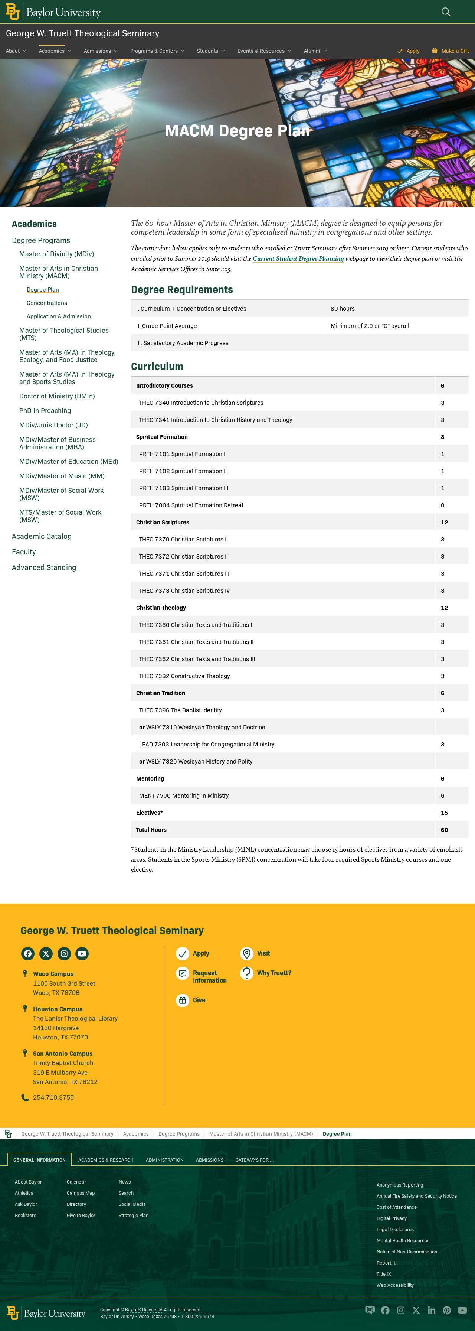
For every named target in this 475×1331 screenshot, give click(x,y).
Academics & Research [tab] (106, 1159)
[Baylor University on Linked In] (430, 1313)
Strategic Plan (133, 1214)
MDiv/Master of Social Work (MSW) (61, 493)
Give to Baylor (81, 1214)
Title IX (384, 1273)
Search (126, 1192)
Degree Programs (41, 239)
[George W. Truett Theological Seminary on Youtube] (82, 953)
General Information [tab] (39, 1159)
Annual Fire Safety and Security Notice (417, 1195)
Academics (52, 50)
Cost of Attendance (397, 1206)
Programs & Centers (154, 50)
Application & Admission (59, 316)
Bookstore (25, 1214)
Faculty (24, 551)
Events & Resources (261, 50)
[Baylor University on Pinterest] (445, 1313)
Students (207, 50)
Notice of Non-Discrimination (407, 1251)
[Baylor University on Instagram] (399, 1313)
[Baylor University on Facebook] (384, 1313)
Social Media (132, 1203)
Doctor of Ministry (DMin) (57, 395)
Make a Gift (455, 50)
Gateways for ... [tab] (255, 1159)
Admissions (97, 50)
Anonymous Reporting (400, 1184)
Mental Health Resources (403, 1240)
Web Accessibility (395, 1284)
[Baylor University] (52, 11)
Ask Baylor (26, 1203)
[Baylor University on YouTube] (460, 1313)
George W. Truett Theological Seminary (82, 32)
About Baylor (28, 1181)
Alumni (312, 50)
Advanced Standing (44, 567)
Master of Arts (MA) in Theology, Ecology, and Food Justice (67, 355)
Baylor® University (143, 1309)
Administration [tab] (165, 1159)
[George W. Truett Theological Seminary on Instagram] (64, 953)
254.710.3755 (53, 1097)
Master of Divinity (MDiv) (56, 253)
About (13, 50)
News (125, 1181)
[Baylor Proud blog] (368, 1313)
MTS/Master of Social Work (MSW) (60, 515)
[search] (447, 11)
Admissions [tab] (209, 1159)
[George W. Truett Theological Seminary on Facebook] (27, 953)
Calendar (76, 1181)
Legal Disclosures (395, 1229)
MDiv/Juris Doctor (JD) (53, 424)
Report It (386, 1262)
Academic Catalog (42, 535)
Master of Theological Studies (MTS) (64, 333)
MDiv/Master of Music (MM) (62, 475)
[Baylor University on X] (414, 1313)
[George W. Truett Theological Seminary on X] (46, 953)
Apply (413, 50)
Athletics (24, 1192)
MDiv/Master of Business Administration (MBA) (57, 443)
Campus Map (81, 1192)
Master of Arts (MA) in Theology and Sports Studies (66, 377)
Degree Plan (337, 1133)
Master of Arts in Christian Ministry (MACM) (58, 271)
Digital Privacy (392, 1217)
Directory (76, 1203)
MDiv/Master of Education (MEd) (68, 461)
